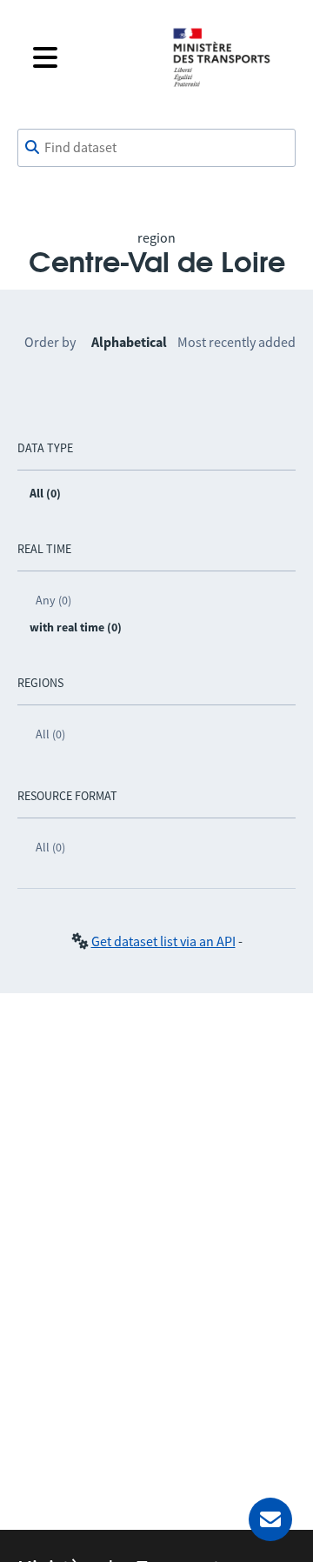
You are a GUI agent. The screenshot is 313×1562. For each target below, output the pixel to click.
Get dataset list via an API (163, 941)
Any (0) (53, 600)
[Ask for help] (270, 1519)
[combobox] (156, 148)
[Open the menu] (89, 57)
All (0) (50, 734)
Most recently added (236, 341)
